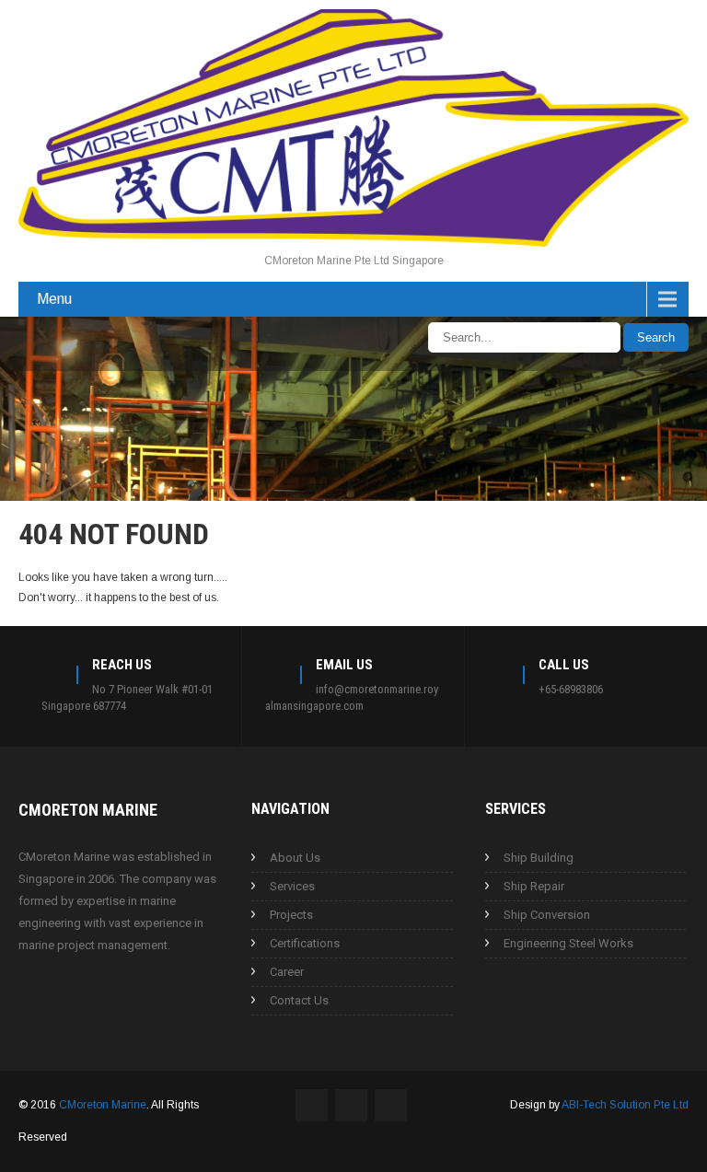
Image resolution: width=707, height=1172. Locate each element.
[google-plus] (92, 337)
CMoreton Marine (102, 1104)
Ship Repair (534, 886)
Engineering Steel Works (568, 943)
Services (292, 886)
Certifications (305, 943)
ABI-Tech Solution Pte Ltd (625, 1104)
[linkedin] (58, 337)
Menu (54, 299)
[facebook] (23, 337)
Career (287, 972)
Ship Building (539, 857)
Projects (291, 915)
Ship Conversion (547, 915)
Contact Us (299, 1000)
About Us (295, 857)
